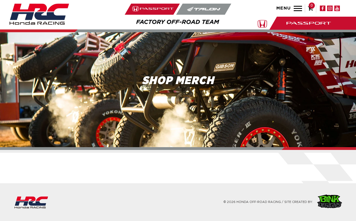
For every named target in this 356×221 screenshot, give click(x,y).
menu (283, 8)
